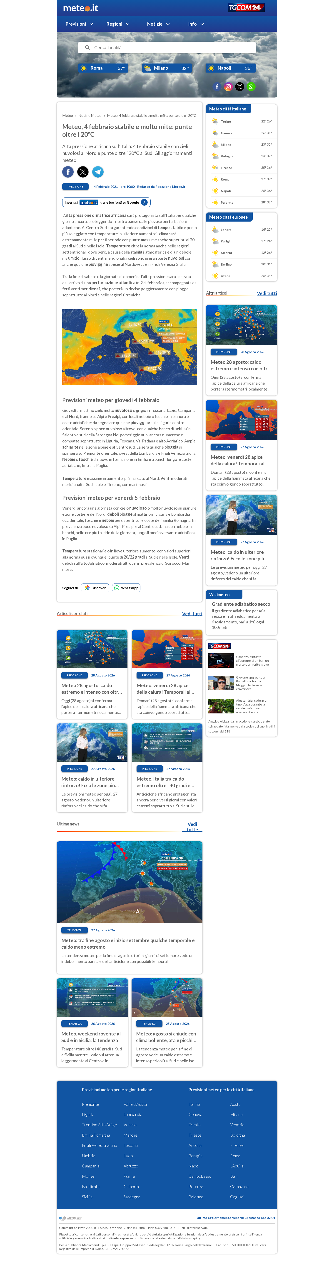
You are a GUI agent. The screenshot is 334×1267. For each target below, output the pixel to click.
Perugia (195, 1155)
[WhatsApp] (251, 86)
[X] (239, 86)
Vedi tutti (192, 613)
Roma (235, 1155)
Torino (194, 1104)
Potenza (196, 1186)
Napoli (195, 1165)
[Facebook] (217, 86)
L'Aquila (237, 1165)
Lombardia (133, 1114)
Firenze (237, 1145)
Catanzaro (239, 1186)
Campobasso (200, 1176)
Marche (130, 1135)
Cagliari (237, 1196)
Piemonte (90, 1104)
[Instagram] (228, 86)
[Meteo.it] (80, 8)
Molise (88, 1176)
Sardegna (132, 1196)
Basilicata (91, 1186)
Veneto (130, 1124)
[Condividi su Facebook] (68, 176)
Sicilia (87, 1196)
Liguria (88, 1114)
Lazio (128, 1155)
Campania (91, 1165)
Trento (195, 1124)
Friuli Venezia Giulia (99, 1145)
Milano (236, 1114)
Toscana (131, 1145)
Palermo (196, 1196)
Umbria (88, 1155)
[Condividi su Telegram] (98, 176)
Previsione (75, 186)
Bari (234, 1176)
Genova (195, 1114)
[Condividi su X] (83, 176)
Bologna (237, 1135)
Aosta (235, 1104)
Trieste (195, 1135)
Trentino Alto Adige (99, 1124)
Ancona (195, 1145)
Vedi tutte (192, 826)
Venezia (237, 1124)
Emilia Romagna (96, 1135)
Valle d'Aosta (135, 1104)
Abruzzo (131, 1165)
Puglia (129, 1176)
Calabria (131, 1186)
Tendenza (74, 930)
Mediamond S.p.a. (94, 1245)
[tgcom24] (246, 8)
